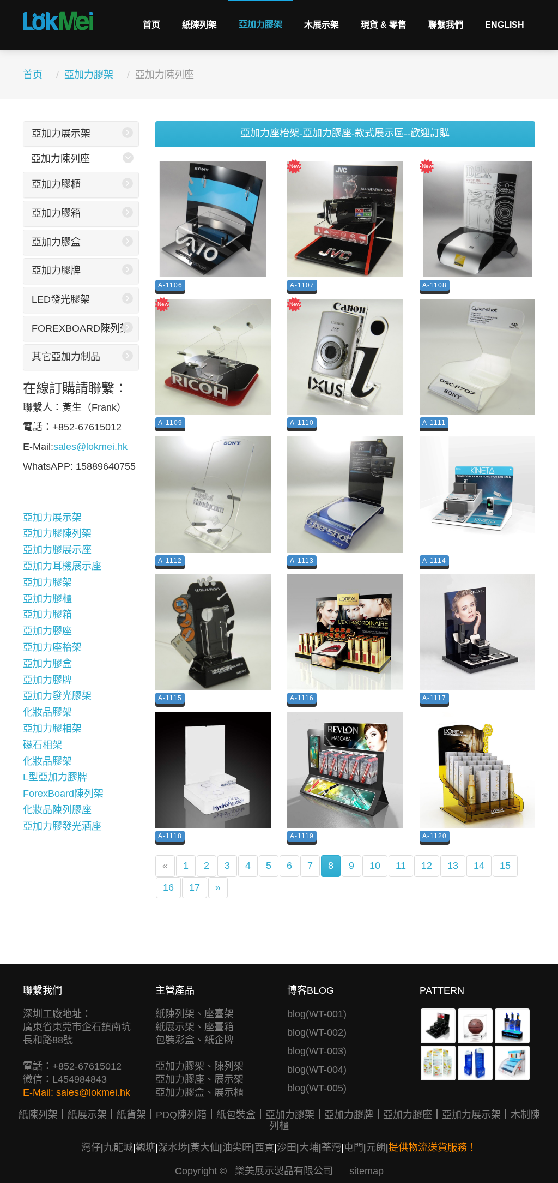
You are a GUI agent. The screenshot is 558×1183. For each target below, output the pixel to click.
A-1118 (170, 836)
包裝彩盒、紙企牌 (194, 1040)
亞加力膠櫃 (56, 184)
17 (194, 887)
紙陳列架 (199, 24)
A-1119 (302, 836)
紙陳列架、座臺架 (194, 1013)
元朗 (376, 1147)
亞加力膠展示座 (57, 549)
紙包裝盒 (236, 1114)
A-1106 (170, 285)
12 (426, 865)
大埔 (309, 1147)
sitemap (366, 1171)
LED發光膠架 (61, 299)
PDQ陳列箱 (181, 1114)
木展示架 (321, 24)
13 (452, 865)
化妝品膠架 (47, 712)
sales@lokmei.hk (90, 446)
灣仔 (91, 1147)
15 (505, 865)
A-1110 (302, 423)
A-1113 (302, 561)
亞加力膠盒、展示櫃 (199, 1092)
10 (374, 865)
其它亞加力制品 (66, 356)
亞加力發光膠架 (57, 695)
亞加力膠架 (260, 24)
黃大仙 (205, 1147)
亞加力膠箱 (56, 213)
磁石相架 (42, 745)
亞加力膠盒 (56, 242)
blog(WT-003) (317, 1051)
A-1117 (434, 698)
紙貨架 (131, 1114)
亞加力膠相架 (52, 728)
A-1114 (434, 561)
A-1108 (434, 285)
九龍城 (118, 1147)
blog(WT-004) (317, 1069)
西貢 (264, 1147)
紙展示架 (87, 1114)
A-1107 (302, 285)
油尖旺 (237, 1147)
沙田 (286, 1147)
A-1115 (170, 698)
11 (401, 865)
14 (479, 865)
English (504, 24)
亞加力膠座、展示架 (199, 1079)
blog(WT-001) (317, 1013)
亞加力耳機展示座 (62, 566)
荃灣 (331, 1147)
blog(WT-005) (317, 1088)
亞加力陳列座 (60, 158)
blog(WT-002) (317, 1032)
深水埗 (172, 1147)
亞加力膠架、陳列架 (199, 1066)
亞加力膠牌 (56, 270)
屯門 (353, 1147)
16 (168, 887)
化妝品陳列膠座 (57, 809)
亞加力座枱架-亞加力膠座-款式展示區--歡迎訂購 (345, 133)
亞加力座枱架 (52, 647)
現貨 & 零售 (384, 24)
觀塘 (145, 1147)
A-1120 (434, 836)
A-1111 (434, 423)
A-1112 (170, 561)
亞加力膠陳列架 (57, 533)
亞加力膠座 (47, 631)
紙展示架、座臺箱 (194, 1027)
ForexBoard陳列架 (81, 328)
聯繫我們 (445, 24)
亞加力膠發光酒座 (62, 826)
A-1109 (170, 423)
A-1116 (302, 698)
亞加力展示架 (61, 133)
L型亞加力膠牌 (55, 777)
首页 (151, 24)
